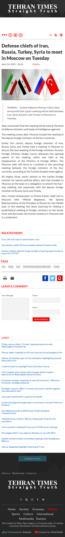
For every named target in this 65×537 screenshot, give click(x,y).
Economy (38, 509)
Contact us (31, 473)
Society (24, 509)
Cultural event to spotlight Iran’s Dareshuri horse (25, 366)
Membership (18, 473)
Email (34, 307)
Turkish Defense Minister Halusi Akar (37, 267)
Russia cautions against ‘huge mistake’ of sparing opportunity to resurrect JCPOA (32, 252)
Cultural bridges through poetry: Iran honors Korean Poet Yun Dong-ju (32, 403)
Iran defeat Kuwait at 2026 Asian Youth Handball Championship (25, 411)
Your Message (7, 295)
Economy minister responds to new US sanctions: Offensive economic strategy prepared (30, 381)
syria (18, 267)
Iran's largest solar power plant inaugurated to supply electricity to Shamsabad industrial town (27, 373)
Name (34, 295)
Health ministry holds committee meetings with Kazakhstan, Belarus (31, 439)
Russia (11, 267)
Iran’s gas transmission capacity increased (22, 396)
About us (6, 473)
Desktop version (32, 458)
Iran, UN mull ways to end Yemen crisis (20, 239)
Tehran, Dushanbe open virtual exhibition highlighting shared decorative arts (31, 359)
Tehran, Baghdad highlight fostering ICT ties (23, 446)
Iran (3, 267)
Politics (36, 64)
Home (12, 509)
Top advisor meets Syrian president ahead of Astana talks (29, 245)
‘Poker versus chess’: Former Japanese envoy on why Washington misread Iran (27, 345)
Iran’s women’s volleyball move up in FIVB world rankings (29, 427)
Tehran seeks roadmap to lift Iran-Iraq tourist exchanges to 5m (32, 352)
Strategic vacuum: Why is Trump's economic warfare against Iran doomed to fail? (31, 389)
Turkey (56, 267)
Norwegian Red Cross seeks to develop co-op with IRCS (29, 433)
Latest (5, 337)
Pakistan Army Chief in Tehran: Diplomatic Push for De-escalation (29, 420)
